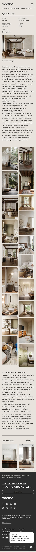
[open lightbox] (10, 158)
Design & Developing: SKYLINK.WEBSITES (19, 547)
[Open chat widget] (31, 547)
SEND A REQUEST (18, 491)
